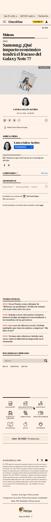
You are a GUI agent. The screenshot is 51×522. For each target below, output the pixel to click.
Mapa (13, 501)
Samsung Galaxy (22, 187)
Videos (8, 35)
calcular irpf (10, 407)
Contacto (15, 495)
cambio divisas (25, 416)
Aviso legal (23, 495)
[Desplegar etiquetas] (46, 186)
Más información (8, 199)
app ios (25, 428)
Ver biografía (20, 147)
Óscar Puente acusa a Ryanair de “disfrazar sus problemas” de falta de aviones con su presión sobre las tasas (24, 307)
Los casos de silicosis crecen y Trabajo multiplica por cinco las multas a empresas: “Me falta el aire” (25, 328)
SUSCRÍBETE (37, 22)
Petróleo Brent (44, 16)
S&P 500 (23, 16)
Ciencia (34, 187)
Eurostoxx (14, 366)
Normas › (44, 173)
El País (44, 28)
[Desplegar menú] (5, 22)
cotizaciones (10, 428)
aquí (41, 205)
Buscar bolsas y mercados (16, 353)
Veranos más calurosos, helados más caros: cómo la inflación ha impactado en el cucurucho (23, 339)
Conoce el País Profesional (25, 438)
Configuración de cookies (12, 498)
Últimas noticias (11, 299)
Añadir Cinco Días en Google (17, 127)
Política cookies (32, 495)
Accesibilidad (42, 498)
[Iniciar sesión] (46, 22)
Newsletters (24, 501)
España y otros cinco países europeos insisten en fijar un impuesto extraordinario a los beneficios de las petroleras (24, 317)
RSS (17, 501)
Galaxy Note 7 (8, 187)
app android (40, 428)
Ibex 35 (7, 16)
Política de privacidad (29, 498)
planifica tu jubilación (10, 417)
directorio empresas (40, 416)
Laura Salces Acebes (25, 109)
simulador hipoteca (25, 407)
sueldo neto (40, 407)
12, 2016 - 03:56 (25, 113)
